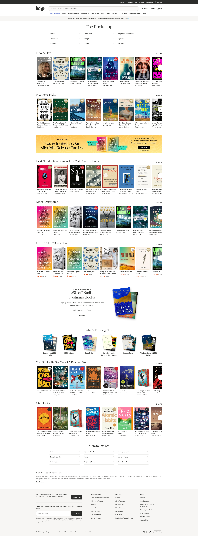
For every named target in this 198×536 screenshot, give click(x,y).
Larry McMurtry (156, 435)
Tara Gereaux (139, 127)
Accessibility (144, 520)
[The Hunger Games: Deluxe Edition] (144, 377)
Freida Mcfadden (125, 83)
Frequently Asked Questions (100, 498)
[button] (55, 14)
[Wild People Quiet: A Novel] (142, 110)
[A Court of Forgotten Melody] (60, 217)
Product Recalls (145, 517)
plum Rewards (139, 2)
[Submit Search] (51, 9)
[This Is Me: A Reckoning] (44, 68)
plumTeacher (119, 504)
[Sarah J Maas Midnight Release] (99, 144)
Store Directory (120, 508)
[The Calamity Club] (61, 68)
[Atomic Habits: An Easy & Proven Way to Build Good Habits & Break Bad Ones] (109, 418)
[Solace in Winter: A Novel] (77, 110)
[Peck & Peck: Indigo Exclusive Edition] (93, 110)
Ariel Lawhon (57, 127)
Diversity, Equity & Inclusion (149, 510)
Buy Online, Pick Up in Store (124, 518)
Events (122, 2)
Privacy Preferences (76, 532)
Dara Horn (40, 127)
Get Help (93, 504)
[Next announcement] (136, 19)
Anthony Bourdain (59, 193)
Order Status (150, 2)
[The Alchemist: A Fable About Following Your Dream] (44, 418)
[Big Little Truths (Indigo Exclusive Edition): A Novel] (94, 68)
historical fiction (142, 476)
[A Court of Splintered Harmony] (44, 217)
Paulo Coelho (41, 435)
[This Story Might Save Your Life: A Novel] (141, 418)
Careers (142, 498)
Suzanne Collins (142, 395)
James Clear (106, 435)
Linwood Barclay (75, 83)
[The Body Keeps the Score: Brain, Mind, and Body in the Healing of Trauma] (126, 176)
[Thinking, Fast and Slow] (143, 176)
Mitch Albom (106, 193)
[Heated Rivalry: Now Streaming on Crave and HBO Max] (77, 377)
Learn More (77, 497)
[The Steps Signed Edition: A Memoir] (107, 217)
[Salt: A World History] (77, 176)
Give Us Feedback (97, 511)
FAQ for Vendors (96, 518)
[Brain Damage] (127, 68)
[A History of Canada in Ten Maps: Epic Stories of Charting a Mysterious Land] (93, 176)
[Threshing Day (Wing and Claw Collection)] (75, 217)
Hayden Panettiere (43, 85)
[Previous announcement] (62, 19)
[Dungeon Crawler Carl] (44, 377)
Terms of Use (89, 532)
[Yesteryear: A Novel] (127, 258)
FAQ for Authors (96, 515)
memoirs (156, 476)
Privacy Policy (63, 532)
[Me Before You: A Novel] (125, 418)
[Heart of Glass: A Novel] (110, 68)
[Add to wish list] (49, 77)
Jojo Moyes (122, 435)
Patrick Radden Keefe (159, 127)
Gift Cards (129, 2)
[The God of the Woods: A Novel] (60, 418)
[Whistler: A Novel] (110, 110)
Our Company (144, 501)
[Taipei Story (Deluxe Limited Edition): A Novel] (157, 217)
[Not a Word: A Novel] (78, 68)
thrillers (134, 476)
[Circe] (93, 377)
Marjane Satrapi (42, 193)
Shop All (159, 54)
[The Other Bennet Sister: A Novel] (126, 110)
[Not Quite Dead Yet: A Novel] (93, 418)
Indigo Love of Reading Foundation (147, 505)
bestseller (66, 476)
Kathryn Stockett (58, 83)
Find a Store (94, 508)
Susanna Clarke (125, 393)
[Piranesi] (127, 377)
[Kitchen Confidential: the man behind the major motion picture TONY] (61, 176)
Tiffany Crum (138, 435)
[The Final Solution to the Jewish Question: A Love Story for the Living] (44, 110)
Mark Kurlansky (75, 191)
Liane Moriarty (91, 85)
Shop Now (81, 315)
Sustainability (144, 513)
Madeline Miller (91, 393)
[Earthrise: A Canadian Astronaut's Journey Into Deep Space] (90, 217)
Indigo (43, 532)
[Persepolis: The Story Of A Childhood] (44, 176)
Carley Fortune (107, 395)
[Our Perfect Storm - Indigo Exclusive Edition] (111, 377)
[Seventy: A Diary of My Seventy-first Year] (142, 68)
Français (159, 2)
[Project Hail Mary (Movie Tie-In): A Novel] (60, 377)
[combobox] (94, 9)
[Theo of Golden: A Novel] (143, 258)
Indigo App (119, 511)
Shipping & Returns (97, 501)
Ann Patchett (107, 125)
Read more (40, 482)
